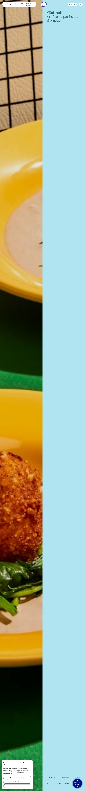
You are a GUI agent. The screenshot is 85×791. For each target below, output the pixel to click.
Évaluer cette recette (65, 777)
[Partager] (77, 777)
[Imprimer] (79, 777)
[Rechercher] (81, 4)
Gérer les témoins (17, 786)
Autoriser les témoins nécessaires (17, 781)
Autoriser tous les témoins (17, 777)
